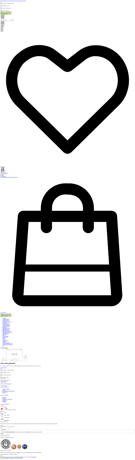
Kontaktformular (8, 383)
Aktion (1, 425)
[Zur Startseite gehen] (5, 14)
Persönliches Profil (7, 177)
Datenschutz (5, 400)
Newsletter (4, 397)
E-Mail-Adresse (3, 426)
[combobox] (5, 20)
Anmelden (2, 175)
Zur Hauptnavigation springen (21, 0)
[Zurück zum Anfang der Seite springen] (1, 456)
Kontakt (4, 390)
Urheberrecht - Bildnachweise (7, 399)
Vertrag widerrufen (3, 385)
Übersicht (2, 177)
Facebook (4, 402)
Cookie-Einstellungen (6, 389)
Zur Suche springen (12, 0)
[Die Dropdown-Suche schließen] (12, 20)
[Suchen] (10, 20)
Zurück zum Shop (3, 367)
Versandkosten (18, 452)
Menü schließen (4, 173)
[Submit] (0, 427)
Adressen (12, 177)
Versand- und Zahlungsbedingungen (9, 391)
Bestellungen (16, 177)
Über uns (4, 398)
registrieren (4, 176)
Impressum (4, 401)
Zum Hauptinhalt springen (4, 0)
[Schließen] (0, 459)
